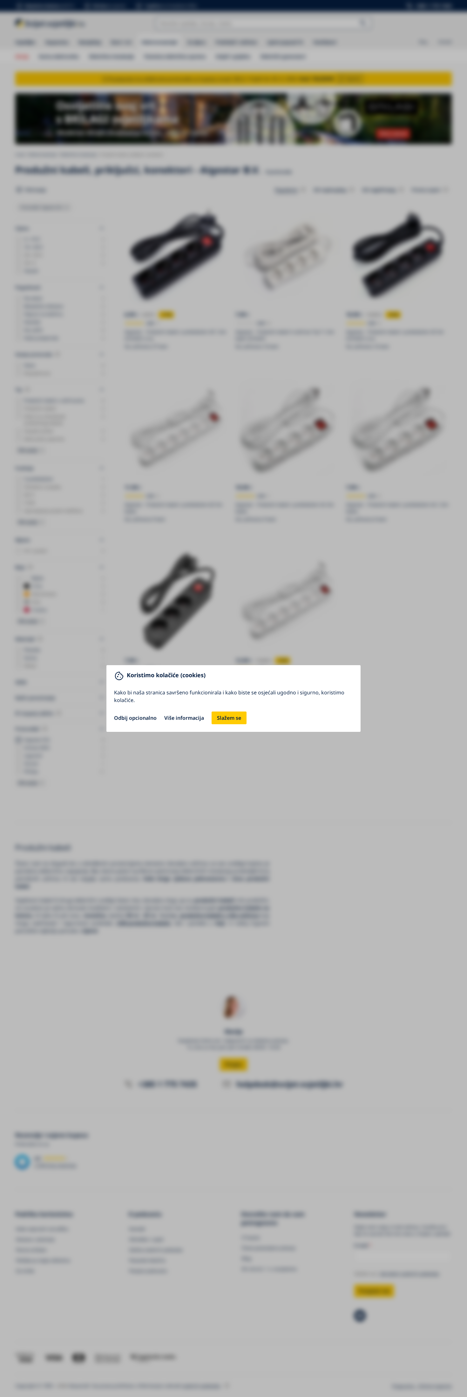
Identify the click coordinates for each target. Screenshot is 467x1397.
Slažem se (229, 717)
